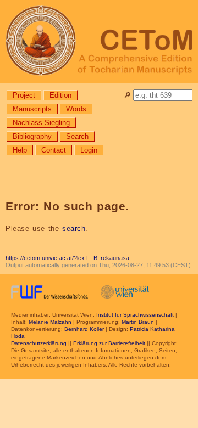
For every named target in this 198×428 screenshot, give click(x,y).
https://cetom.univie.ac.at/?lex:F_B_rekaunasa (67, 258)
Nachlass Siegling (41, 123)
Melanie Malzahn (50, 322)
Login (88, 150)
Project (24, 95)
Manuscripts (32, 109)
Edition (61, 95)
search (73, 228)
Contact (53, 150)
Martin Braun (138, 322)
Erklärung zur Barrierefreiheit (109, 343)
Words (76, 109)
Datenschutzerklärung (39, 343)
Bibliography (32, 136)
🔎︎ (127, 95)
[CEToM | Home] (99, 41)
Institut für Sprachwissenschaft (135, 315)
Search (77, 136)
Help (20, 150)
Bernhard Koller (84, 329)
